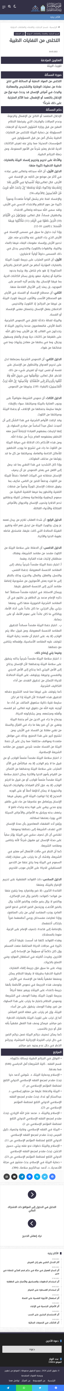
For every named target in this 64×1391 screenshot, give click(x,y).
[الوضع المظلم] (14, 8)
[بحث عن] (9, 8)
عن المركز (26, 1381)
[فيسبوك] (52, 1177)
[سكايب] (37, 1177)
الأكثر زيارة (55, 17)
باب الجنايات (19, 33)
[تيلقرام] (22, 1177)
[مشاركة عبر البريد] (14, 1177)
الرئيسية (54, 27)
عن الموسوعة (39, 1381)
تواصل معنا (14, 1381)
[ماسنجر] (29, 1177)
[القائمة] (3, 8)
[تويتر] (45, 1177)
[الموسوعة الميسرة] (46, 7)
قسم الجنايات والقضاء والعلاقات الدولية (29, 27)
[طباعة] (7, 1177)
